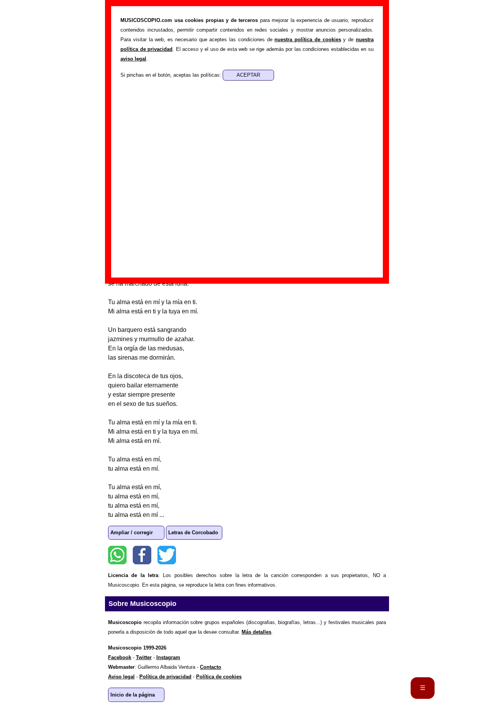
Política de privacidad (165, 677)
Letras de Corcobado (193, 532)
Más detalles (256, 632)
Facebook (142, 555)
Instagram (168, 657)
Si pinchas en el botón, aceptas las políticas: (171, 75)
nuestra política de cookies (307, 39)
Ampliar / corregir (131, 532)
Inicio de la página (132, 695)
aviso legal (133, 59)
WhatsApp (117, 555)
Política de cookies (219, 677)
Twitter (166, 555)
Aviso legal (121, 677)
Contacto (210, 667)
